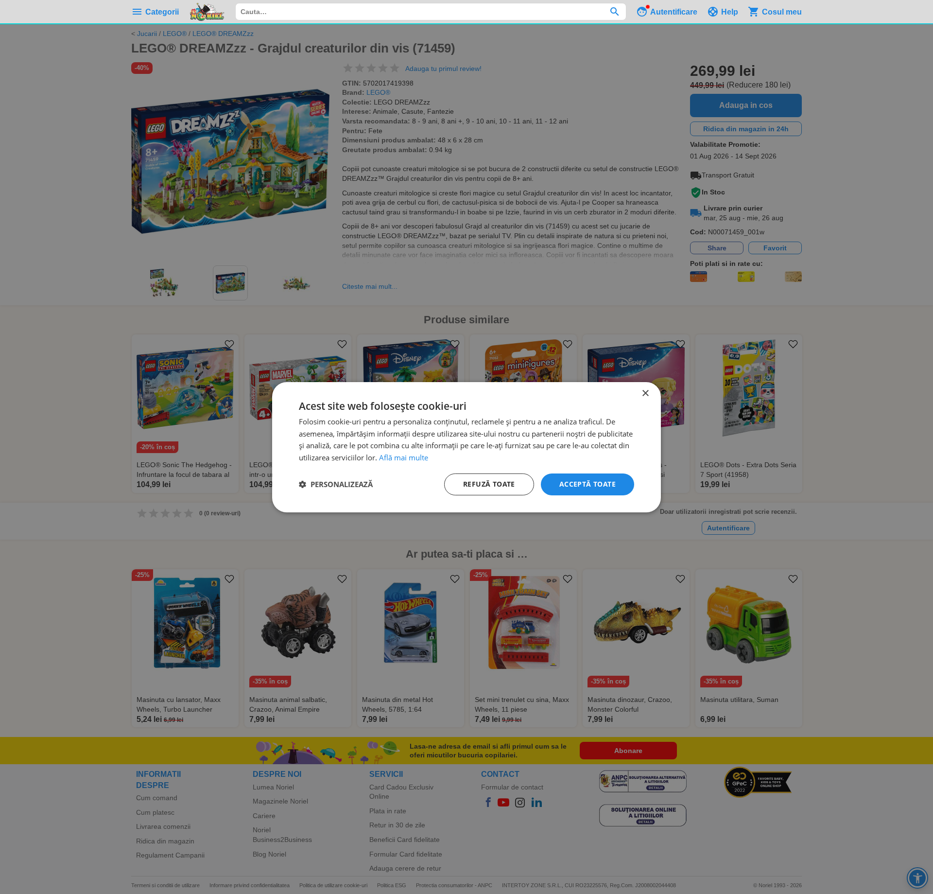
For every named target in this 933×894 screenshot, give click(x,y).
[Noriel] (207, 11)
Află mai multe (403, 457)
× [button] (645, 393)
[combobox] (430, 11)
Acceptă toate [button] (587, 484)
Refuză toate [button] (489, 484)
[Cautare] (614, 11)
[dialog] (466, 447)
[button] (336, 484)
